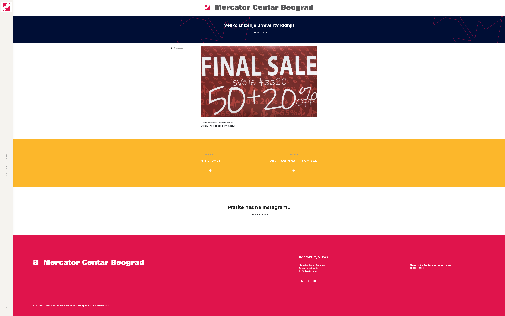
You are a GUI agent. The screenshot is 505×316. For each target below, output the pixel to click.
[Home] (259, 7)
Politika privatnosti (85, 305)
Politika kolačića (102, 305)
